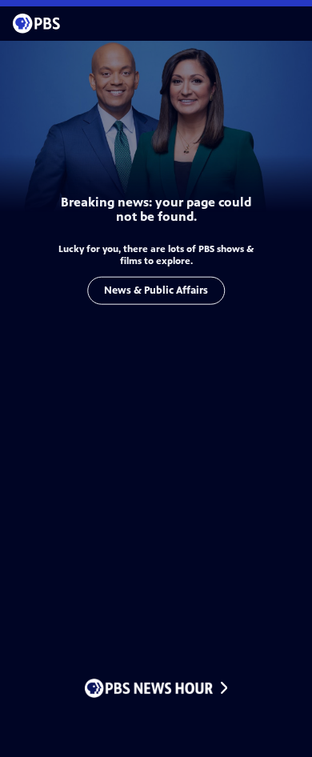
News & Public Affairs (156, 290)
